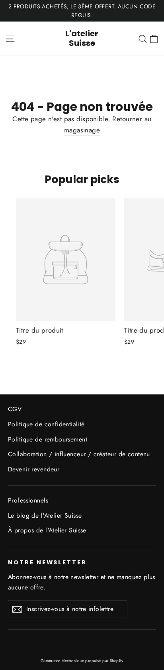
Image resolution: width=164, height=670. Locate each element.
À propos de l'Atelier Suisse (47, 530)
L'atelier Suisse (81, 38)
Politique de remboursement (47, 439)
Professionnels (28, 500)
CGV (14, 409)
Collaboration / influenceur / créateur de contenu (79, 454)
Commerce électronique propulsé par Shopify (82, 661)
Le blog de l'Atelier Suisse (45, 515)
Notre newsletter (47, 562)
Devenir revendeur (33, 469)
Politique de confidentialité (46, 424)
